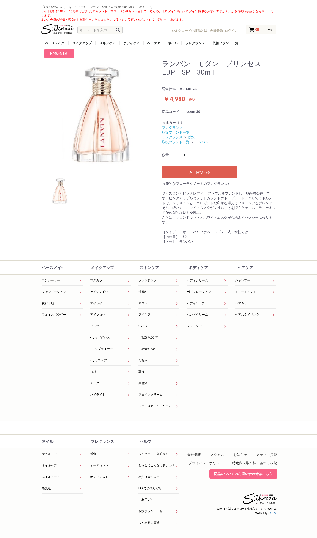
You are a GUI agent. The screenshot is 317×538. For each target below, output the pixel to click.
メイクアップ (82, 43)
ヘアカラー (242, 303)
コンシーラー (51, 280)
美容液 (143, 383)
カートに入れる (199, 172)
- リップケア (98, 360)
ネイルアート (51, 477)
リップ (94, 326)
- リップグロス (100, 337)
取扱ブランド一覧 (226, 43)
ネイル (173, 43)
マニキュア (49, 454)
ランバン (202, 142)
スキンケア (107, 43)
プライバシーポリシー (205, 463)
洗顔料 (143, 291)
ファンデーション (54, 291)
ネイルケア (49, 465)
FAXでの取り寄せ (150, 488)
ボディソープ (196, 303)
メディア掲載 (266, 455)
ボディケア (131, 43)
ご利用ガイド (147, 499)
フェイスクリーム (150, 394)
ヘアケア (153, 43)
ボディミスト (99, 477)
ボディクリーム (197, 280)
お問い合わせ (59, 53)
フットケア (194, 326)
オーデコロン (99, 465)
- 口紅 (94, 371)
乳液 (141, 371)
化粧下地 (48, 303)
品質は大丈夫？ (149, 477)
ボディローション (199, 291)
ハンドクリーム (197, 314)
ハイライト (97, 394)
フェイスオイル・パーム (155, 406)
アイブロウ (97, 314)
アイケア (144, 314)
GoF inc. (272, 513)
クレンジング (147, 280)
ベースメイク (54, 43)
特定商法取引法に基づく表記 (254, 463)
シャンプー (242, 280)
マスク (143, 303)
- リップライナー (101, 349)
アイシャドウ (99, 291)
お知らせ (240, 455)
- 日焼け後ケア (148, 337)
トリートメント (245, 291)
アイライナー (99, 303)
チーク (94, 383)
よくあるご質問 (149, 522)
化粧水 (143, 360)
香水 (191, 137)
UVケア (143, 326)
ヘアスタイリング (247, 314)
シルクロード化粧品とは (155, 454)
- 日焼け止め (146, 349)
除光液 (46, 488)
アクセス (217, 455)
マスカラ (96, 280)
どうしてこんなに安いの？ (156, 465)
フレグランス (195, 43)
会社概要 (194, 455)
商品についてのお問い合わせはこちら (243, 474)
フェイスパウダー (54, 314)
